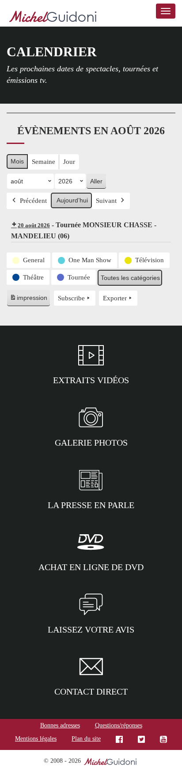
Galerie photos (91, 442)
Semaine (43, 161)
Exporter (115, 298)
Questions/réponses (118, 725)
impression (28, 300)
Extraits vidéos (91, 380)
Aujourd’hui (72, 200)
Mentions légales (36, 738)
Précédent (33, 200)
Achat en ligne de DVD (91, 567)
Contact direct (91, 691)
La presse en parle (91, 505)
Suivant (106, 200)
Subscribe (71, 298)
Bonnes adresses (60, 725)
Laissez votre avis (91, 629)
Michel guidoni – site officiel (53, 18)
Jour (69, 161)
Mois (17, 161)
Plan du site (86, 738)
